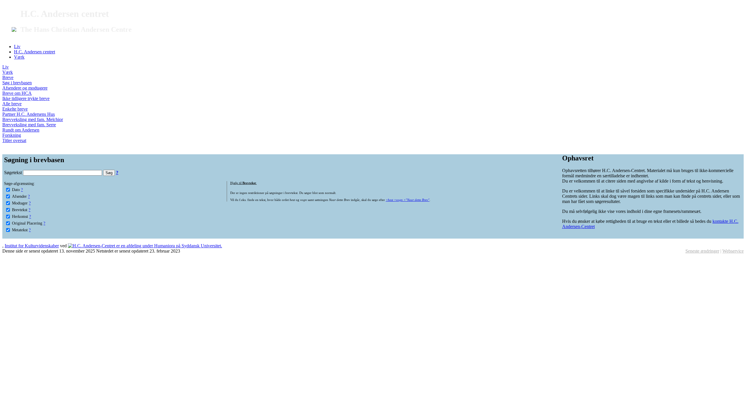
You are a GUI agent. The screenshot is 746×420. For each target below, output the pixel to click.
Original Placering (27, 223)
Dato (16, 189)
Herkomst (20, 216)
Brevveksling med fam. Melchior (32, 119)
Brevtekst (19, 209)
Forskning (11, 135)
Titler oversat (14, 140)
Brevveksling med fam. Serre (29, 124)
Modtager (20, 203)
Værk (19, 57)
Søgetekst (13, 172)
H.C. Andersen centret (34, 51)
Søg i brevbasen (17, 82)
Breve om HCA (17, 93)
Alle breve (12, 103)
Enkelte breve (15, 108)
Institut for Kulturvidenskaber (32, 245)
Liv (17, 46)
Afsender (19, 196)
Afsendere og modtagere (24, 87)
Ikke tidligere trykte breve (26, 98)
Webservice (733, 251)
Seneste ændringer (702, 251)
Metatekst (20, 230)
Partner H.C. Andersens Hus (28, 114)
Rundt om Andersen (20, 129)
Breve (7, 77)
